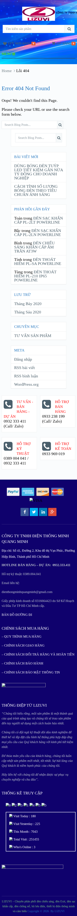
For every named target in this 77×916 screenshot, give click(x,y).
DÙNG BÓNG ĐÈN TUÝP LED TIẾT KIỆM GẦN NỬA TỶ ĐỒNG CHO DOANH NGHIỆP (38, 172)
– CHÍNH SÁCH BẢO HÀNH (22, 663)
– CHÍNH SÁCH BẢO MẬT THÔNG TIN (31, 672)
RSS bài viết (24, 368)
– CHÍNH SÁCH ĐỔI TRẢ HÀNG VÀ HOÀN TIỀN (38, 654)
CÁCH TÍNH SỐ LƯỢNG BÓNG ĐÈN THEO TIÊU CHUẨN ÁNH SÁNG (35, 190)
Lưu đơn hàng (19, 43)
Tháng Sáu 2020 (27, 312)
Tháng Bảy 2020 (27, 304)
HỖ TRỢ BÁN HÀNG (62, 407)
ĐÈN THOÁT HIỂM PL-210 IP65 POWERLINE (35, 276)
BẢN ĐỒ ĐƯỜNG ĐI (17, 614)
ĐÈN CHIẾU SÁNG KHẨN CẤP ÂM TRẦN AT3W (34, 247)
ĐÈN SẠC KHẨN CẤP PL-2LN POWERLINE (37, 232)
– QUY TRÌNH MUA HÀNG (21, 636)
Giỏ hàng (63, 43)
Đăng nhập (23, 359)
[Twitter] (34, 512)
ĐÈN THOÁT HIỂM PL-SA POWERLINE (37, 261)
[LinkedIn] (43, 512)
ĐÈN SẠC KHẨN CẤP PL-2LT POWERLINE (38, 220)
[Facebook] (25, 512)
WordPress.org (26, 384)
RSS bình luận (26, 376)
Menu (7, 54)
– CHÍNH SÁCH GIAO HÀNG (23, 645)
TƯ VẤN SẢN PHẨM (32, 336)
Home (7, 70)
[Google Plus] (52, 512)
